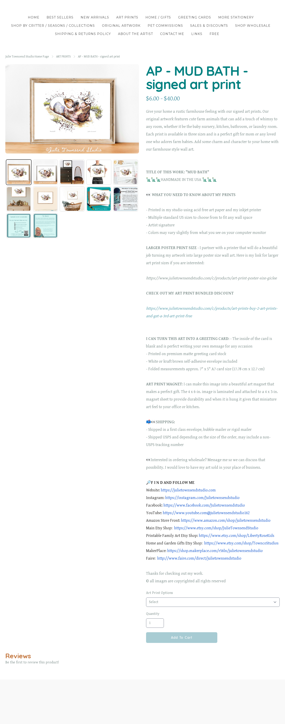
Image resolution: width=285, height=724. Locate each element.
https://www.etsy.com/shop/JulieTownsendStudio (215, 528)
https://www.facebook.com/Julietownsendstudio (204, 505)
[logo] (142, 8)
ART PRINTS (63, 56)
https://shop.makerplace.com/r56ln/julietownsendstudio (215, 550)
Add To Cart (181, 638)
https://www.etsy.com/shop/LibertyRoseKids (236, 535)
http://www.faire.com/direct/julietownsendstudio (198, 558)
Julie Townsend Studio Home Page (27, 56)
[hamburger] (8, 7)
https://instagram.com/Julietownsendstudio (202, 497)
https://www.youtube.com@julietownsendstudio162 (206, 513)
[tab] (18, 172)
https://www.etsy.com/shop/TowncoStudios (241, 543)
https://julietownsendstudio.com (188, 490)
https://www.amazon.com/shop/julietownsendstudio (226, 520)
